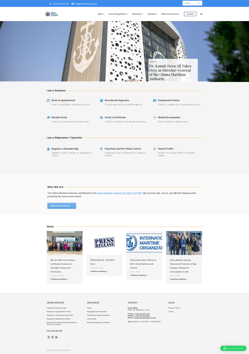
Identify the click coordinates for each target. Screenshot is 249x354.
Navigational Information (97, 312)
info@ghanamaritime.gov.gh (86, 4)
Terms (170, 312)
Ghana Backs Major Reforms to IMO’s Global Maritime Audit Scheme (143, 264)
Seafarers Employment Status (59, 319)
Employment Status (168, 100)
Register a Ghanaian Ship (65, 148)
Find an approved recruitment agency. (123, 104)
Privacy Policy (174, 308)
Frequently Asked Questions (98, 315)
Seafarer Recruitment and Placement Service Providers (62, 323)
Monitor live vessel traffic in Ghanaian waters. (176, 154)
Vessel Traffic (165, 148)
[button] (233, 348)
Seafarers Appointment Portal (59, 312)
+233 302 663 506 (142, 314)
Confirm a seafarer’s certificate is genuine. (125, 121)
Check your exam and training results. (70, 121)
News (89, 308)
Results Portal (59, 117)
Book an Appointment (63, 100)
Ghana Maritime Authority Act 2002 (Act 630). (119, 193)
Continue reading (58, 279)
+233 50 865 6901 (142, 316)
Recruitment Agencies (117, 100)
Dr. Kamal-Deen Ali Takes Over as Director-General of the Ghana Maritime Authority (170, 72)
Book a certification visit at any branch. (71, 104)
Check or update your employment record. (179, 104)
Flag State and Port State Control (123, 148)
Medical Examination (169, 117)
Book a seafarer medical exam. (173, 121)
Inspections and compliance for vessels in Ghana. (125, 154)
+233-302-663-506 (61, 4)
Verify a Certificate (115, 117)
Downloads (91, 319)
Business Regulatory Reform (98, 322)
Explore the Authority (60, 206)
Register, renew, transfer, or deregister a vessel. (72, 154)
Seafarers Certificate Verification (60, 315)
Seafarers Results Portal (56, 308)
